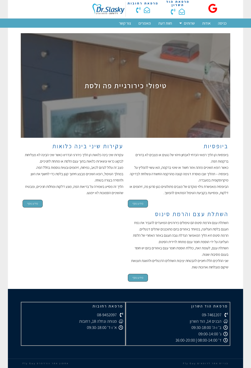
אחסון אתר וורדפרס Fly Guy (46, 363)
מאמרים (144, 23)
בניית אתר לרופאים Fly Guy (205, 363)
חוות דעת (165, 23)
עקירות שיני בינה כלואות (87, 146)
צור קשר (125, 23)
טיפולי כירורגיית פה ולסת (126, 85)
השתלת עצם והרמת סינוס (191, 214)
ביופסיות (216, 146)
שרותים (189, 23)
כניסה (222, 23)
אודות (206, 23)
